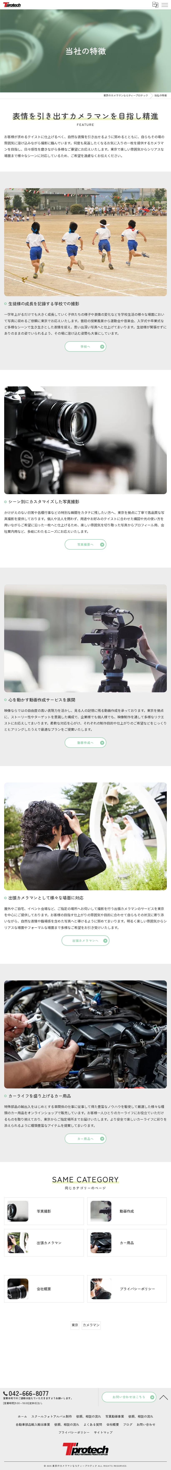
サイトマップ (103, 1432)
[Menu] (164, 4)
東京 (75, 1325)
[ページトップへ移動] (164, 1397)
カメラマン (91, 1325)
